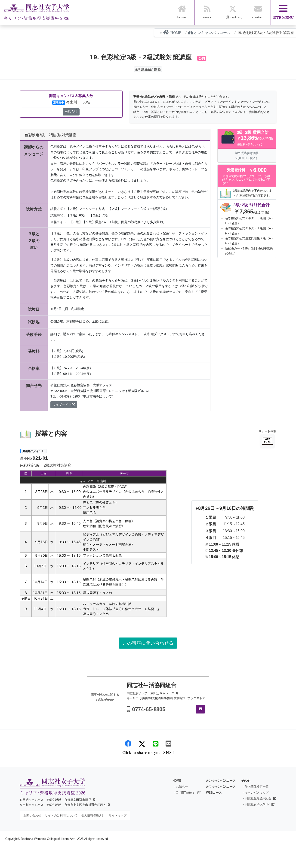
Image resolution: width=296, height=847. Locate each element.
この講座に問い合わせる (148, 643)
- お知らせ (181, 786)
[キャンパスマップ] (176, 693)
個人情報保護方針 (93, 815)
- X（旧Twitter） (185, 792)
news (207, 17)
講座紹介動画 (150, 69)
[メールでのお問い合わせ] (200, 709)
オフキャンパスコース (221, 786)
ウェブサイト (62, 405)
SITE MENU (283, 17)
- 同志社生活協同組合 (257, 798)
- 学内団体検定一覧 (255, 786)
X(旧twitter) (232, 17)
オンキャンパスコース (212, 33)
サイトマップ (117, 815)
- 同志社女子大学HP (256, 804)
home (181, 17)
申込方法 (71, 112)
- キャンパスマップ (255, 792)
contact (258, 17)
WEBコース (214, 792)
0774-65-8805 (148, 709)
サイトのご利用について (61, 815)
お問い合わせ (32, 815)
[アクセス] (93, 799)
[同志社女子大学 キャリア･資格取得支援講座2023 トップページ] (37, 12)
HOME (175, 33)
